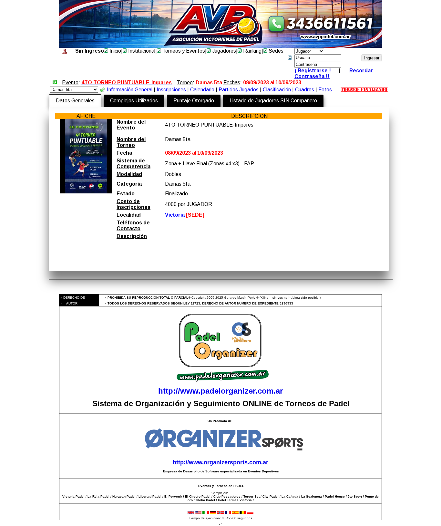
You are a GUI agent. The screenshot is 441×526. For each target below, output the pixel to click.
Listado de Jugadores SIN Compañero (273, 100)
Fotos (325, 89)
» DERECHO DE (72, 297)
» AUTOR (68, 303)
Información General (129, 89)
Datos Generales (75, 100)
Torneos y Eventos (183, 51)
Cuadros (304, 89)
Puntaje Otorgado (193, 100)
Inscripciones (171, 89)
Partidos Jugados (239, 89)
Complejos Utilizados (134, 100)
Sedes (275, 51)
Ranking (252, 51)
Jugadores (223, 51)
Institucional (141, 51)
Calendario (202, 89)
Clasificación (277, 89)
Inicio (114, 51)
